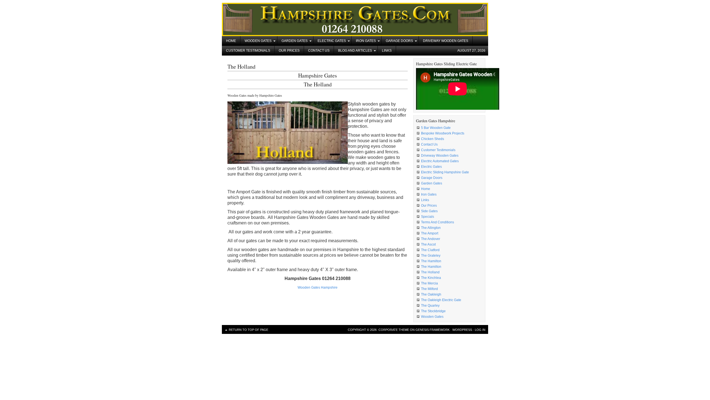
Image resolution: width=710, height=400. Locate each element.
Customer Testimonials (248, 50)
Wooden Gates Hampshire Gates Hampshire (355, 19)
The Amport (429, 233)
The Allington (431, 228)
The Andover (430, 239)
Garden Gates (292, 42)
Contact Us (318, 50)
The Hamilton (431, 261)
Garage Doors (397, 42)
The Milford (429, 289)
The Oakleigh (431, 294)
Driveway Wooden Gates (445, 41)
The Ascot (428, 244)
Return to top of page (248, 329)
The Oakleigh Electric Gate (441, 300)
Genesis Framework (432, 329)
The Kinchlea (431, 278)
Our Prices (289, 50)
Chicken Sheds (432, 139)
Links (387, 50)
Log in (480, 329)
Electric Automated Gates (440, 161)
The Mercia (429, 283)
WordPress (462, 329)
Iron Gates (364, 42)
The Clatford (430, 250)
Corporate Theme (394, 329)
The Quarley (430, 306)
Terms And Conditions (437, 222)
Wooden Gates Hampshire (318, 287)
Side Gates (429, 211)
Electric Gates (329, 42)
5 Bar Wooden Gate (436, 128)
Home (231, 41)
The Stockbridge (433, 311)
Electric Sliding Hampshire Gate (445, 172)
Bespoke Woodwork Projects (442, 133)
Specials (427, 217)
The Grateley (430, 256)
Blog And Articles (353, 51)
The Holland (430, 272)
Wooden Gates (256, 42)
